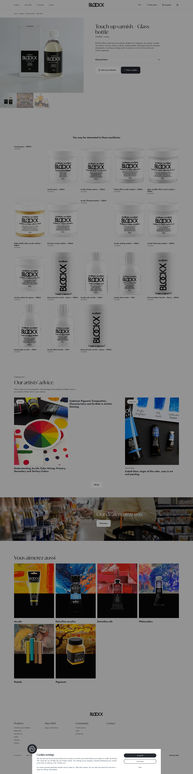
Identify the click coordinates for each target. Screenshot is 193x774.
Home (15, 13)
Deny (140, 767)
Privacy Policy (17, 755)
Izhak (177, 755)
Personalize (140, 761)
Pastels (16, 737)
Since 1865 (28, 5)
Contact (51, 5)
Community (40, 5)
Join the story (79, 734)
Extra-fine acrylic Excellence (22, 728)
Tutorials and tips (81, 728)
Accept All (140, 755)
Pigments (17, 740)
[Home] (96, 714)
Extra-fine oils (18, 734)
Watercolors (17, 731)
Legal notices (29, 755)
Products (16, 5)
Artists (77, 731)
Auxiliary (16, 743)
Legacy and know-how (51, 728)
